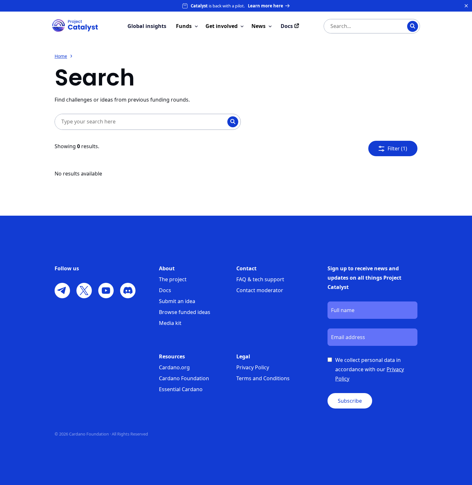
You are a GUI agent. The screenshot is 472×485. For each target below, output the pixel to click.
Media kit (170, 323)
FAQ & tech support (260, 279)
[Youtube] (106, 290)
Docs (165, 290)
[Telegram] (62, 290)
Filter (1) (397, 148)
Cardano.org (174, 367)
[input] (359, 26)
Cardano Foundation (184, 378)
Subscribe (350, 400)
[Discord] (127, 290)
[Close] (466, 6)
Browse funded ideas (184, 312)
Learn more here (265, 6)
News (258, 26)
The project (173, 279)
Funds (184, 26)
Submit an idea (177, 301)
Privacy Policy (252, 367)
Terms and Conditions (263, 378)
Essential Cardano (181, 389)
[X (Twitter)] (84, 290)
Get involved (221, 26)
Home (61, 56)
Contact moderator (259, 290)
